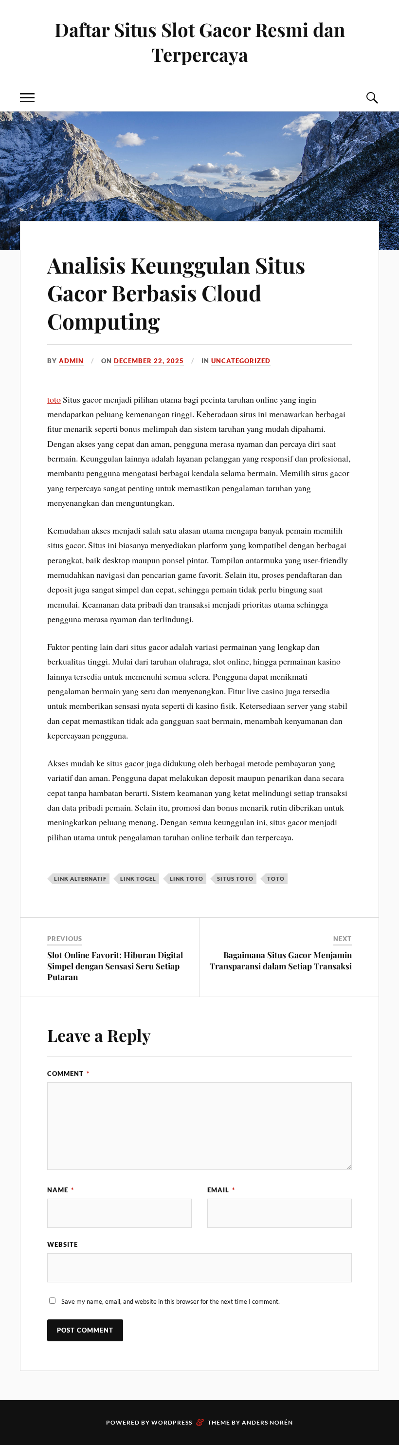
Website (62, 1244)
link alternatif (80, 878)
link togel (138, 878)
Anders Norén (267, 1422)
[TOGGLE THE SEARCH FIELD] (371, 97)
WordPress (171, 1422)
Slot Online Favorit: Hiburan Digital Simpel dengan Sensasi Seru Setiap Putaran (115, 965)
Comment (68, 1073)
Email (221, 1190)
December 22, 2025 (149, 361)
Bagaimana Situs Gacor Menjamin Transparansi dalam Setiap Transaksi (281, 960)
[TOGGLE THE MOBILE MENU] (27, 97)
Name (60, 1190)
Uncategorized (241, 361)
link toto (186, 878)
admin (71, 361)
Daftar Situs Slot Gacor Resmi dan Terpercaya (199, 42)
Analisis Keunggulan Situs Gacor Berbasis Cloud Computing (176, 292)
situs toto (235, 878)
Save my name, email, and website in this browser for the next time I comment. (170, 1301)
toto (54, 399)
